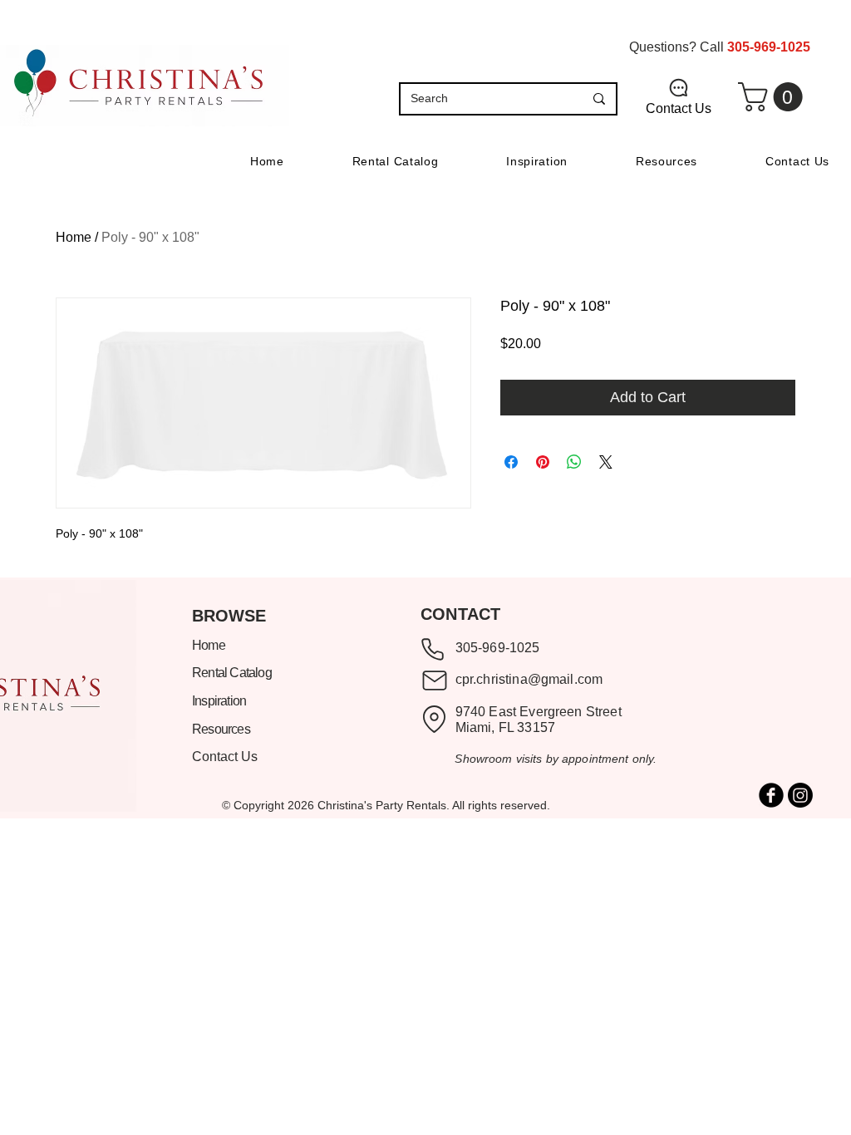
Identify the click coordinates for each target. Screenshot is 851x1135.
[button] (773, 96)
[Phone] (432, 649)
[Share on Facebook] (511, 462)
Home (73, 237)
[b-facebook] (771, 795)
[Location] (434, 720)
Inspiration (220, 701)
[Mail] (434, 680)
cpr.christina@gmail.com (529, 679)
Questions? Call (719, 47)
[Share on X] (606, 462)
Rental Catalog (232, 673)
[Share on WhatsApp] (574, 462)
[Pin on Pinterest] (543, 462)
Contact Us (225, 756)
